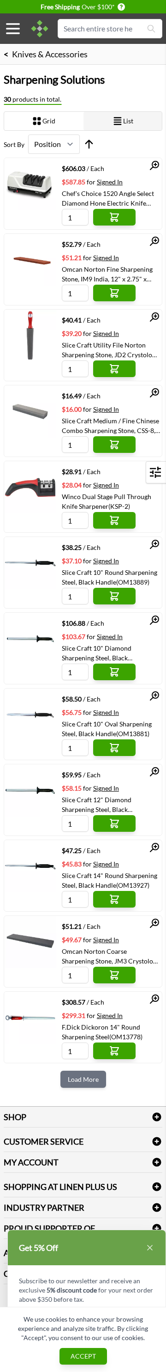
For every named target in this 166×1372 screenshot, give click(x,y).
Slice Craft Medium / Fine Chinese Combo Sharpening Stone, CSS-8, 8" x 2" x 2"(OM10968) (110, 425)
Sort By (14, 144)
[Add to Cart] (114, 217)
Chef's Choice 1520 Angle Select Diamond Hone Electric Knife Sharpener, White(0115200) (108, 198)
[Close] (149, 1247)
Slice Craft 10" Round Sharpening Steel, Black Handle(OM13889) (109, 577)
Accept (83, 1356)
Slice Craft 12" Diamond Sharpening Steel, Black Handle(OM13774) (96, 804)
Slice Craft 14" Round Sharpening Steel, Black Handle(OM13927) (109, 880)
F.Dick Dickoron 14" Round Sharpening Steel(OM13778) (102, 1032)
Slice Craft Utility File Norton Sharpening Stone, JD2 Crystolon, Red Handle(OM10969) (109, 350)
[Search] (151, 28)
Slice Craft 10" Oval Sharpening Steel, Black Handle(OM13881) (107, 729)
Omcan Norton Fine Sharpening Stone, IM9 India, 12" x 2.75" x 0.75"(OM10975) (107, 274)
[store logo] (39, 28)
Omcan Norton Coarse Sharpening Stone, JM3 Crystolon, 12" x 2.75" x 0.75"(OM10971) (110, 956)
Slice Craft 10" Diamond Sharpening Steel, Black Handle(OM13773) (96, 653)
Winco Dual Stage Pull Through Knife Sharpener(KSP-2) (106, 501)
